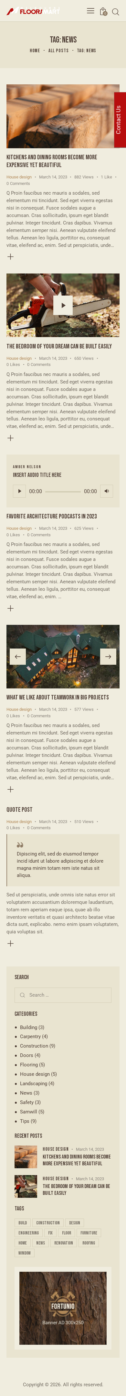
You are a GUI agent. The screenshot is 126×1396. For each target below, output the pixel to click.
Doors (26, 1055)
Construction (34, 1046)
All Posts (58, 51)
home (22, 1243)
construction (48, 1223)
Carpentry (30, 1036)
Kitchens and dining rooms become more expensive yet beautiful (51, 161)
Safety (27, 1102)
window (24, 1253)
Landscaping (33, 1083)
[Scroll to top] (115, 1385)
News (26, 1093)
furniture (88, 1233)
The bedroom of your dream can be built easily (59, 346)
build (22, 1223)
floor (66, 1233)
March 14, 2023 (53, 177)
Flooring (29, 1065)
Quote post (19, 810)
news (40, 1243)
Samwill (28, 1112)
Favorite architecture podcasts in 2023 (51, 516)
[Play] (19, 491)
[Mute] (106, 491)
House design (19, 177)
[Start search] (115, 11)
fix (50, 1233)
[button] (18, 657)
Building (28, 1027)
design (74, 1223)
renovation (63, 1243)
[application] (63, 491)
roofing (88, 1243)
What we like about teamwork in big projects (57, 697)
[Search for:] (63, 995)
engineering (28, 1233)
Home (35, 51)
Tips (24, 1121)
